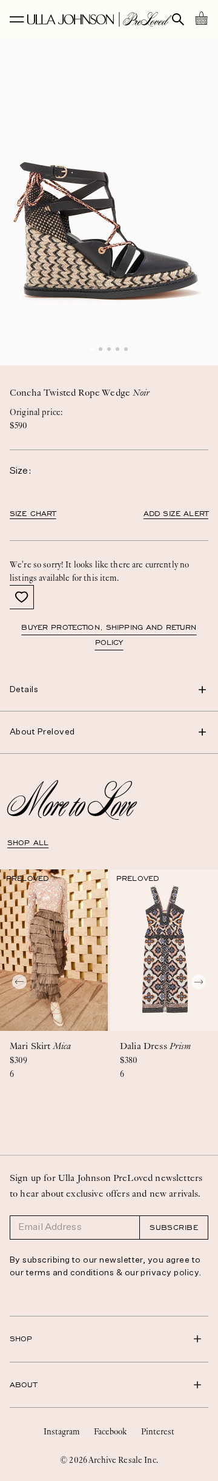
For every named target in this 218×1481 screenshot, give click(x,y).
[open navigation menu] (17, 19)
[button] (92, 349)
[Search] (178, 19)
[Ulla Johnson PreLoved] (99, 19)
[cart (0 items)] (201, 18)
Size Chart (33, 513)
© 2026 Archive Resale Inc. (109, 1459)
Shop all (27, 843)
